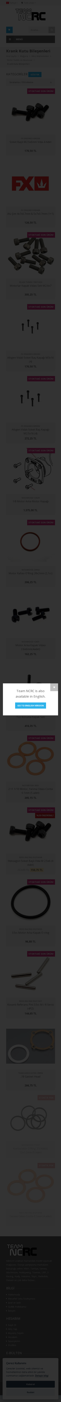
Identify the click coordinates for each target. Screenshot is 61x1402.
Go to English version (30, 705)
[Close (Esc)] (54, 687)
